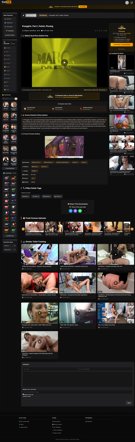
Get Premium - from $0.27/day (122, 44)
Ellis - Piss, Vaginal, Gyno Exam (106, 325)
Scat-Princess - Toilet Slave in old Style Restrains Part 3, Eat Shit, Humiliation (112, 234)
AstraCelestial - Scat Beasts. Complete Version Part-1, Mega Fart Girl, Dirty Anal (93, 234)
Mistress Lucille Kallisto (62, 162)
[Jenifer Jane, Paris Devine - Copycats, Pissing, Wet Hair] (39, 254)
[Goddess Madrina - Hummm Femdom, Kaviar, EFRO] (121, 83)
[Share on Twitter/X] (85, 211)
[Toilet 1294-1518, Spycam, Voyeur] (77, 313)
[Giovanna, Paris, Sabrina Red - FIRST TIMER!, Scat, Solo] (39, 313)
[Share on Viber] (75, 211)
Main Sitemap (88, 421)
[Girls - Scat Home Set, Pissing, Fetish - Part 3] (121, 102)
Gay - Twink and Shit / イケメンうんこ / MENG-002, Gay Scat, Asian (54, 234)
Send (129, 403)
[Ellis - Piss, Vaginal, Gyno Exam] (115, 313)
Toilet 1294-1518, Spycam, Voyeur (69, 325)
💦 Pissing (34, 166)
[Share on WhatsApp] (80, 211)
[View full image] (64, 147)
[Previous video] (23, 229)
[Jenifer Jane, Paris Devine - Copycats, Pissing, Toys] (77, 254)
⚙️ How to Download (24, 421)
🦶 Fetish (44, 166)
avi (32, 178)
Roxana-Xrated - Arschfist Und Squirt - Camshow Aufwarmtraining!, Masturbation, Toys (121, 151)
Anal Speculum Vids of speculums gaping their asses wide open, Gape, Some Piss (34, 234)
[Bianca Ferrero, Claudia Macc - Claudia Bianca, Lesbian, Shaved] (39, 283)
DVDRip (33, 171)
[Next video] (132, 229)
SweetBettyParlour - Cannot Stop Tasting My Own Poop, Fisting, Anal (121, 130)
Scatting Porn (7, 249)
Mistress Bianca (48, 162)
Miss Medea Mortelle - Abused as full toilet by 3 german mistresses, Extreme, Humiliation (73, 234)
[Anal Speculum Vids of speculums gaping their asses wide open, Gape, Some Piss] (34, 227)
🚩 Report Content (56, 433)
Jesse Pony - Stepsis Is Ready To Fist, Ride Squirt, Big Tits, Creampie (37, 354)
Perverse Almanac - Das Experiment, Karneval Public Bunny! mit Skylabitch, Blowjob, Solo (120, 172)
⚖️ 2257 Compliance (57, 430)
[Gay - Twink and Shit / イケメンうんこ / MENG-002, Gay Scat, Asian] (54, 227)
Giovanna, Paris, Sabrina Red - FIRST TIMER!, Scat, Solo (36, 325)
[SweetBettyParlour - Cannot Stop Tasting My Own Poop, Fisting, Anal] (121, 122)
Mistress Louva (35, 162)
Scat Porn (6, 245)
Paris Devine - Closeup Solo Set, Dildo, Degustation (73, 295)
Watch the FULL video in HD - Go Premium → (95, 90)
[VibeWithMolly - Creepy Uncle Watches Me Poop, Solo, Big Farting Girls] (121, 62)
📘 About (21, 424)
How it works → (121, 49)
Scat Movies (43, 15)
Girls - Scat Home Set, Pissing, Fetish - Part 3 (120, 110)
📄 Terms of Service (57, 424)
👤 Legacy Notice (23, 427)
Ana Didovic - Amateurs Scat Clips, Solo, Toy (110, 266)
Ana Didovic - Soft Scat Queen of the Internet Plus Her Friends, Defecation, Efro (114, 295)
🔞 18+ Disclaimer (56, 427)
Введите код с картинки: (29, 389)
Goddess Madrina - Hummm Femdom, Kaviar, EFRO (121, 91)
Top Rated (10, 30)
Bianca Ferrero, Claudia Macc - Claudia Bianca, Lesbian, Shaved (39, 295)
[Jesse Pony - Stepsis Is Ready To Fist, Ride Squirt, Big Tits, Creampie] (39, 341)
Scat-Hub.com (30, 15)
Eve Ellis (83, 162)
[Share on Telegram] (70, 211)
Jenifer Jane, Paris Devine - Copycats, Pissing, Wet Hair (36, 266)
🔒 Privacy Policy (56, 421)
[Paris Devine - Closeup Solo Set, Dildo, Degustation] (77, 283)
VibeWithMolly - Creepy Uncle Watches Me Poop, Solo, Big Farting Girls (121, 71)
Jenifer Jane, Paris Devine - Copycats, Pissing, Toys (74, 266)
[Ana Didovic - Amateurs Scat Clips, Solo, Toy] (115, 254)
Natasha (75, 162)
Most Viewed (9, 35)
